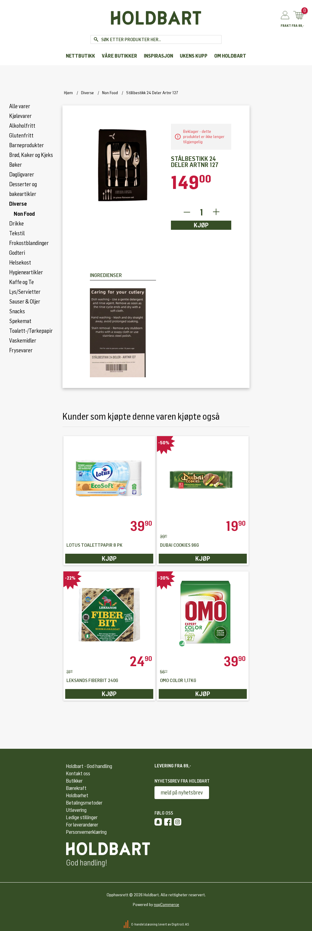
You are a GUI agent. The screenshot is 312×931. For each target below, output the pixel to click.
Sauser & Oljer (24, 301)
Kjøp (201, 225)
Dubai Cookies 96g (179, 545)
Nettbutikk (80, 56)
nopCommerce (166, 904)
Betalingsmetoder (84, 803)
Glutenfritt (21, 135)
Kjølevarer (20, 116)
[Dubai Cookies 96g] (203, 478)
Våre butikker (119, 56)
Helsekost (20, 262)
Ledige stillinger (82, 817)
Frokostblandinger (29, 243)
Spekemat (20, 321)
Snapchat (158, 822)
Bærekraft (76, 788)
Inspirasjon (158, 56)
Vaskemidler (22, 340)
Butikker (74, 781)
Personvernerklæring (86, 832)
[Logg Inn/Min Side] (285, 15)
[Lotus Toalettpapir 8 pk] (109, 478)
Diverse (18, 204)
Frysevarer (21, 350)
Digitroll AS (180, 924)
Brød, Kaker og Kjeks (31, 155)
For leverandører (82, 825)
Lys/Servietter (25, 292)
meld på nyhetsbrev (182, 792)
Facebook (168, 822)
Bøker (15, 165)
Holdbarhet (77, 795)
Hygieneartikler (26, 272)
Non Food (24, 214)
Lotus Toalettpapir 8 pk (94, 545)
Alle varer (19, 106)
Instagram (177, 822)
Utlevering (76, 810)
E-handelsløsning (144, 924)
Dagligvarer (21, 174)
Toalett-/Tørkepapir (31, 331)
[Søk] (95, 39)
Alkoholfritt (22, 126)
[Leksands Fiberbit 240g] (109, 613)
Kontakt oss (78, 773)
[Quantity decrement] (186, 212)
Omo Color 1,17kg (178, 680)
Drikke (16, 223)
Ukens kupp (193, 56)
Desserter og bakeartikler (23, 189)
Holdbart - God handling (89, 766)
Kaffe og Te (21, 282)
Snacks (17, 311)
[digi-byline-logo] (127, 924)
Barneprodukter (26, 145)
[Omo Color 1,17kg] (203, 613)
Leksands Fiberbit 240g (92, 680)
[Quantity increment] (216, 212)
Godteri (17, 253)
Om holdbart (230, 56)
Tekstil (17, 233)
